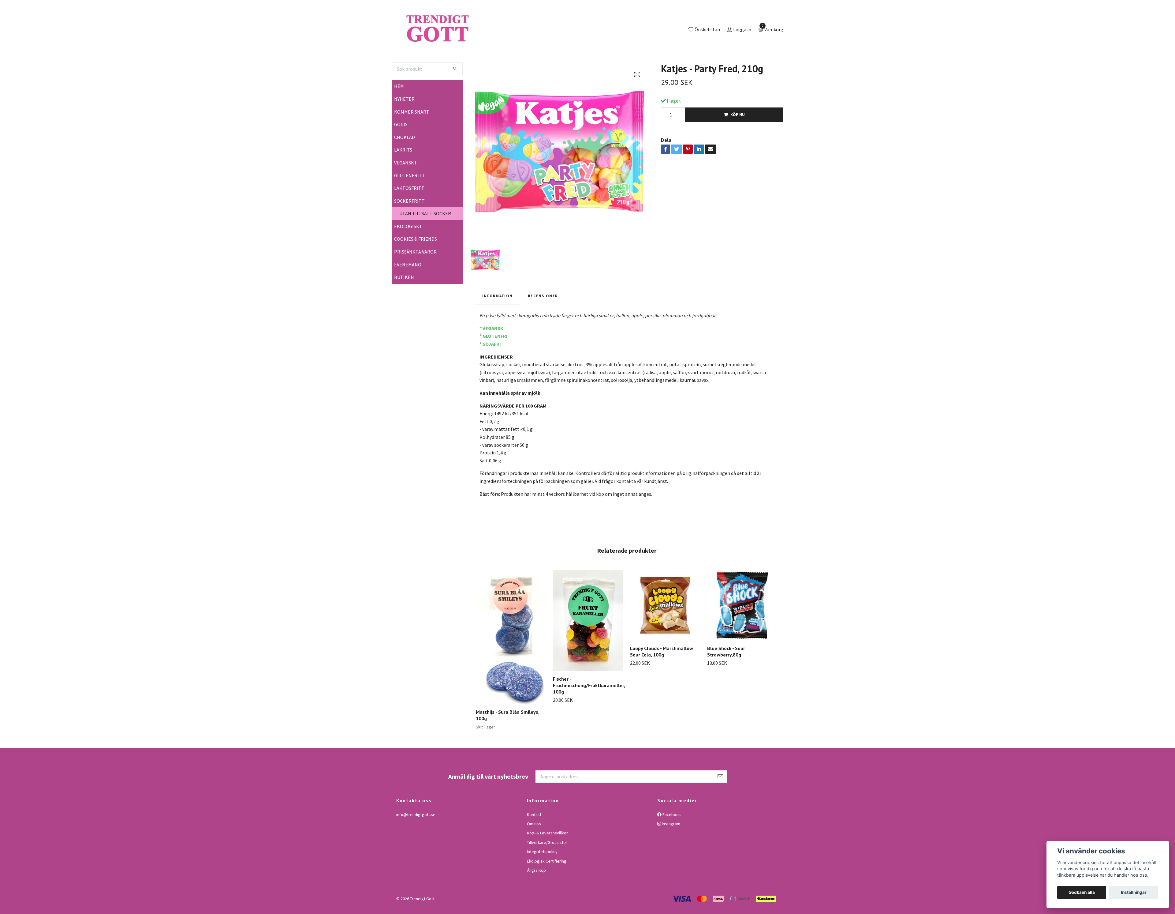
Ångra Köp (536, 895)
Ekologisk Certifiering (546, 886)
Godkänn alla (1082, 892)
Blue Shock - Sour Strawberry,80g (726, 676)
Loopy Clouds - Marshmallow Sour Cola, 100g (661, 676)
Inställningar (1134, 892)
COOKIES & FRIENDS (415, 264)
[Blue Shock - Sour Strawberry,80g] (742, 630)
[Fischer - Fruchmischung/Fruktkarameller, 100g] (588, 645)
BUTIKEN (404, 302)
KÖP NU (737, 139)
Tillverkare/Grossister (547, 867)
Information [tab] (497, 320)
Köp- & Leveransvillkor (547, 858)
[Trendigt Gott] (463, 42)
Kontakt (534, 839)
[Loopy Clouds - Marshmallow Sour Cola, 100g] (665, 630)
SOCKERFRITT (409, 226)
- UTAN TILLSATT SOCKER (424, 239)
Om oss (534, 849)
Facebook (671, 839)
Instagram (670, 849)
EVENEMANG (407, 290)
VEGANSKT (405, 188)
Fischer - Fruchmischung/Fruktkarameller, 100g (589, 710)
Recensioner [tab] (543, 320)
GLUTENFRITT (409, 200)
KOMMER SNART (411, 137)
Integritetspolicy (542, 877)
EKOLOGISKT (408, 251)
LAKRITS (403, 175)
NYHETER (404, 124)
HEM (399, 111)
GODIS (401, 149)
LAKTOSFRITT (409, 213)
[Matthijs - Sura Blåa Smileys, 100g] (511, 662)
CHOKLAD (404, 162)
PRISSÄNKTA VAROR (415, 277)
